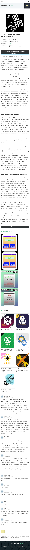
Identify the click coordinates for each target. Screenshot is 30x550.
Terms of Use (19, 548)
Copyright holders (11, 548)
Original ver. (15, 227)
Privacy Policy (18, 546)
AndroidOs (7, 6)
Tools (10, 43)
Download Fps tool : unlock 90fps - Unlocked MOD (15, 52)
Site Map (12, 546)
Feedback (25, 546)
